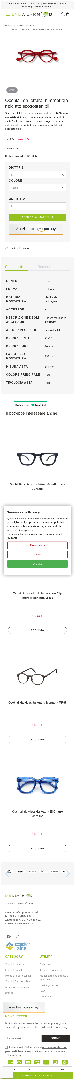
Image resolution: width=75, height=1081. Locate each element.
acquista (37, 630)
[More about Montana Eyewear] (9, 872)
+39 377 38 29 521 (20, 915)
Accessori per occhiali (17, 987)
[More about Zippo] (65, 872)
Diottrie (16, 167)
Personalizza (37, 545)
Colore (15, 180)
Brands (9, 992)
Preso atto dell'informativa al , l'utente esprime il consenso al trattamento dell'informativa (36, 1051)
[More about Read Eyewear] (43, 872)
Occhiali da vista (14, 964)
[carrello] (67, 14)
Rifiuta (37, 554)
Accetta (37, 563)
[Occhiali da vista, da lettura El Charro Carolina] (37, 785)
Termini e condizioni (51, 970)
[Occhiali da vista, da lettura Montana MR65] (37, 676)
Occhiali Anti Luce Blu (17, 981)
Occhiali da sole (14, 970)
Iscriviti (56, 1038)
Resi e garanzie (49, 985)
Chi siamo (45, 964)
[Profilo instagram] (18, 936)
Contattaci (45, 996)
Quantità (17, 198)
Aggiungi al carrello (37, 217)
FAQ (42, 990)
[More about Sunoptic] (54, 872)
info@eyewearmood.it (26, 912)
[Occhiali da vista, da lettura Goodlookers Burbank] (37, 458)
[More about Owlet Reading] (32, 872)
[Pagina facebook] (9, 936)
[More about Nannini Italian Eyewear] (20, 872)
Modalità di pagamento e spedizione (54, 977)
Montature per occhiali (18, 975)
